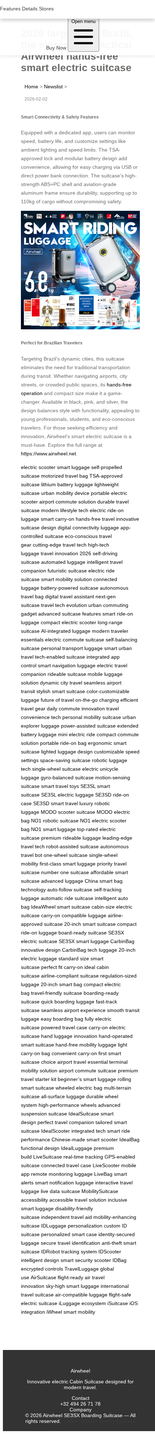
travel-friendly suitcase (56, 993)
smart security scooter (86, 1260)
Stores (46, 8)
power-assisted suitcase (88, 726)
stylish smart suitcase (60, 691)
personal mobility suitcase (91, 717)
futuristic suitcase (67, 571)
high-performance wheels (68, 1105)
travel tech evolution (64, 605)
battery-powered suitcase (69, 588)
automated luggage (63, 562)
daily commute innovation (76, 708)
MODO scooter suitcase (68, 812)
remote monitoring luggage (62, 1174)
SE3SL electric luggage (67, 795)
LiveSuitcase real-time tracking (68, 1157)
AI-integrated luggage (65, 631)
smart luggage (73, 467)
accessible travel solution (77, 1200)
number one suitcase (65, 872)
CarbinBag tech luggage (89, 950)
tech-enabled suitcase (60, 657)
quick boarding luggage (67, 1001)
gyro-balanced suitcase (67, 777)
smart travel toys (60, 786)
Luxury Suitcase (117, 1421)
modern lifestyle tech (64, 510)
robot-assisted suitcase (72, 846)
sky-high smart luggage (72, 1286)
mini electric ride (76, 734)
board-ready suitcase (82, 933)
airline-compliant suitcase (70, 976)
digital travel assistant (69, 596)
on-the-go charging (97, 700)
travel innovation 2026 (66, 553)
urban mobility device (65, 493)
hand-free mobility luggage (86, 1045)
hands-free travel (95, 519)
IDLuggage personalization (71, 1226)
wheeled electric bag (79, 1088)
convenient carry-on (74, 1053)
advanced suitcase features (69, 614)
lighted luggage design (67, 752)
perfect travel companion (65, 1122)
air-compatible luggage (81, 1295)
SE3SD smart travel (55, 803)
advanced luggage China (69, 881)
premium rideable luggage (71, 838)
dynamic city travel (61, 683)
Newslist (53, 86)
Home (31, 86)
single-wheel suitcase (56, 769)
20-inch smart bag (61, 984)
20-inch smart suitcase (90, 924)
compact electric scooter (68, 622)
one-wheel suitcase (66, 855)
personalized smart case (69, 1234)
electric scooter (38, 467)
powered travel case (64, 1027)
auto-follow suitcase (69, 889)
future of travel (57, 700)
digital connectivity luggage (88, 527)
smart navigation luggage (67, 665)
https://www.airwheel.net (48, 453)
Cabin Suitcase (81, 1421)
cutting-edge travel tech (60, 545)
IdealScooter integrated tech (73, 1131)
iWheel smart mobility (70, 1312)
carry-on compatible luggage (73, 915)
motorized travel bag (64, 476)
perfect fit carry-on (62, 967)
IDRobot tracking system (69, 1251)
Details (29, 8)
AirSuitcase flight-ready (57, 1277)
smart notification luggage (64, 1182)
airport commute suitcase (87, 1070)
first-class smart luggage (68, 864)
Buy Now (56, 48)
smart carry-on (57, 519)
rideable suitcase (67, 674)
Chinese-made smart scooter (85, 1139)
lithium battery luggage (67, 484)
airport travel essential (82, 1062)
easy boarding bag (62, 1019)
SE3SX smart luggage (84, 941)
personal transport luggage (72, 648)
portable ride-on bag (63, 743)
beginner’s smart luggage (87, 1079)
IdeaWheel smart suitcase (60, 907)
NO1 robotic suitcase (55, 820)
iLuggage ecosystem (82, 1303)
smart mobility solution (66, 579)
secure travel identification (70, 1243)
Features (10, 8)
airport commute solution (67, 502)
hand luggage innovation (69, 1036)
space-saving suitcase (65, 760)
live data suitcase (60, 1191)
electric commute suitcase (74, 639)
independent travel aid (66, 1217)
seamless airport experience (73, 1010)
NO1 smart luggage (53, 829)
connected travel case (66, 1165)
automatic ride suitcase (67, 898)
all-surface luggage (63, 1096)
